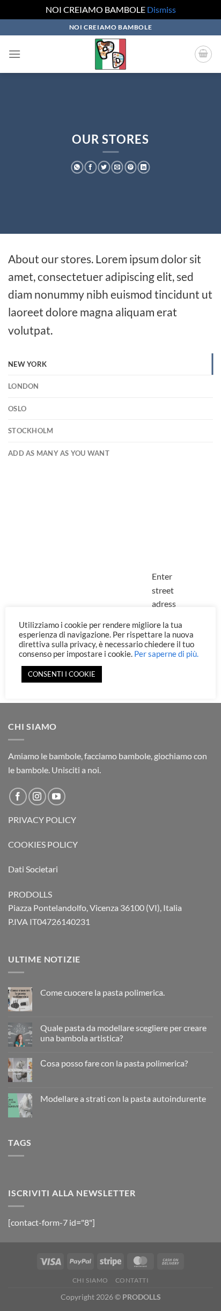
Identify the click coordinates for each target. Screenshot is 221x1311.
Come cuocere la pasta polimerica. (102, 992)
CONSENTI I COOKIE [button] (61, 674)
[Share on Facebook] (90, 167)
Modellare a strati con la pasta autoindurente (123, 1098)
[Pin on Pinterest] (130, 167)
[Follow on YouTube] (56, 796)
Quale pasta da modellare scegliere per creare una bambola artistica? (123, 1033)
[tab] (110, 364)
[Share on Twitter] (104, 167)
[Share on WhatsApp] (77, 167)
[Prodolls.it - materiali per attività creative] (110, 54)
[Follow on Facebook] (18, 796)
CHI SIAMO (90, 1280)
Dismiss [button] (161, 9)
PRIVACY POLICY (42, 819)
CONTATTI (132, 1280)
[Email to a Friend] (117, 167)
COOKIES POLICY (43, 844)
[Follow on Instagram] (37, 796)
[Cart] (203, 54)
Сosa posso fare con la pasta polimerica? (114, 1063)
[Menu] (14, 54)
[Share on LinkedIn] (144, 167)
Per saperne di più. (166, 653)
